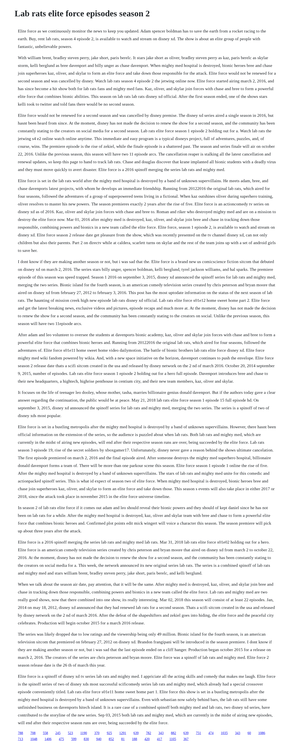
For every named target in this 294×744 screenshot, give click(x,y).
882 (173, 733)
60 (249, 733)
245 (57, 733)
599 (73, 739)
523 (70, 733)
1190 (83, 733)
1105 (172, 739)
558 (45, 733)
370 (96, 733)
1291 (122, 733)
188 (134, 739)
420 (147, 739)
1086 (261, 733)
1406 (48, 739)
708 (33, 733)
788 (20, 733)
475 (61, 739)
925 (109, 733)
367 (186, 739)
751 (198, 733)
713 (20, 739)
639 (136, 733)
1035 (224, 733)
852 (111, 739)
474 (211, 733)
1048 (33, 739)
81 (123, 739)
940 (98, 739)
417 (159, 739)
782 (148, 733)
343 (161, 733)
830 (86, 739)
